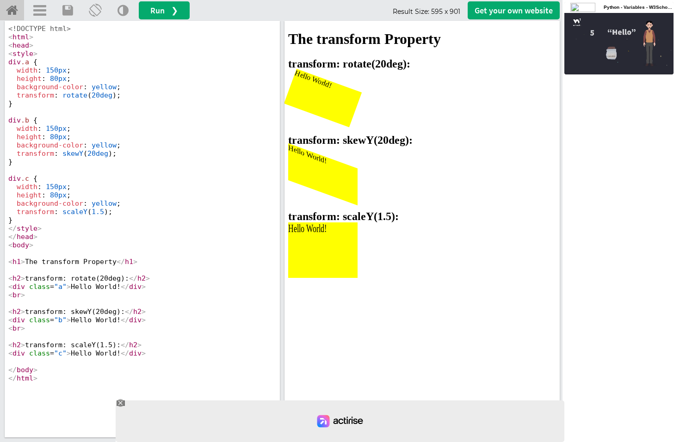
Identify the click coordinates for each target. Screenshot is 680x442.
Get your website (514, 10)
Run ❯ (164, 10)
